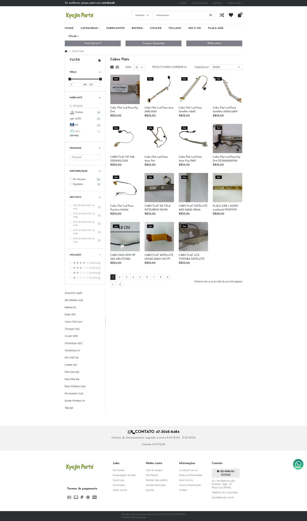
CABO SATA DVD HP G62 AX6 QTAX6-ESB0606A (122, 257)
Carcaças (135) (72, 329)
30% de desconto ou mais (84, 223)
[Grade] (112, 67)
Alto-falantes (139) (74, 300)
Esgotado (78, 184)
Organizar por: (201, 67)
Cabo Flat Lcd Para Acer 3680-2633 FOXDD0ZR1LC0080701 (159, 110)
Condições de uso (188, 470)
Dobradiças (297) (73, 343)
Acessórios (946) (73, 293)
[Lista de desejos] (129, 85)
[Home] (66, 51)
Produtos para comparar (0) (169, 67)
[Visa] (95, 497)
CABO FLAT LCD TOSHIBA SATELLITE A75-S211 (191, 257)
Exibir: (129, 67)
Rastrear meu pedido (157, 480)
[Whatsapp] (298, 464)
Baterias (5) (70, 307)
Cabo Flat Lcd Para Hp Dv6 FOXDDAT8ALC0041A (124, 110)
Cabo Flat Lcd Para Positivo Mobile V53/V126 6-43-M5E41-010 (123, 208)
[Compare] (222, 15)
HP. (76, 125)
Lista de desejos (154, 470)
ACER (78, 118)
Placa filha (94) (72, 379)
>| (120, 284)
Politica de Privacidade (190, 475)
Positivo (79, 112)
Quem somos (120, 490)
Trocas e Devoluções (190, 485)
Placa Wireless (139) (75, 386)
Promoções (119, 485)
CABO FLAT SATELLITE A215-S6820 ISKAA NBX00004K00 (193, 208)
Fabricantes (119, 470)
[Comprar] (121, 85)
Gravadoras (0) (72, 350)
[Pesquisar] (211, 15)
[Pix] (88, 497)
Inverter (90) (71, 365)
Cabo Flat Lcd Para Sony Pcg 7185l (190, 159)
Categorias (140, 15)
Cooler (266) (71, 336)
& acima (93, 263)
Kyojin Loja (118, 480)
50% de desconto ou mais (84, 240)
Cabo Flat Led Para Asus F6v (156, 159)
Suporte (150, 490)
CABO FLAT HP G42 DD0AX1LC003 (122, 159)
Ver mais (74, 135)
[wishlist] (231, 15)
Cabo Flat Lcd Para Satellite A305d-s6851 (225, 110)
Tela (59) (69, 408)
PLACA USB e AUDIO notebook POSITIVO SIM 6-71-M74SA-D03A (226, 208)
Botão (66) (70, 314)
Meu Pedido (152, 475)
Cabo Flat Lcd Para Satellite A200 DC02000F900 (190, 110)
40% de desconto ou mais (84, 232)
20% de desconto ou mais (84, 215)
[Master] (75, 497)
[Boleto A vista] (68, 497)
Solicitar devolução (156, 485)
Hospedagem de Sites (124, 475)
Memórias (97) (72, 372)
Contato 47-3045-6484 (157, 432)
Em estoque (79, 179)
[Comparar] (129, 93)
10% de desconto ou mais (83, 207)
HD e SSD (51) (72, 357)
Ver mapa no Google (226, 473)
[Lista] (117, 67)
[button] (217, 3)
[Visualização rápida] (121, 93)
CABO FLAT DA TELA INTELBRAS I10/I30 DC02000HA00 (158, 208)
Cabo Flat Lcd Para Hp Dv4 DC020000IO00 (226, 159)
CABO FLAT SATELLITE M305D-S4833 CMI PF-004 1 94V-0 (159, 257)
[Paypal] (82, 497)
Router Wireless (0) (75, 400)
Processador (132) (74, 393)
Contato (183, 490)
